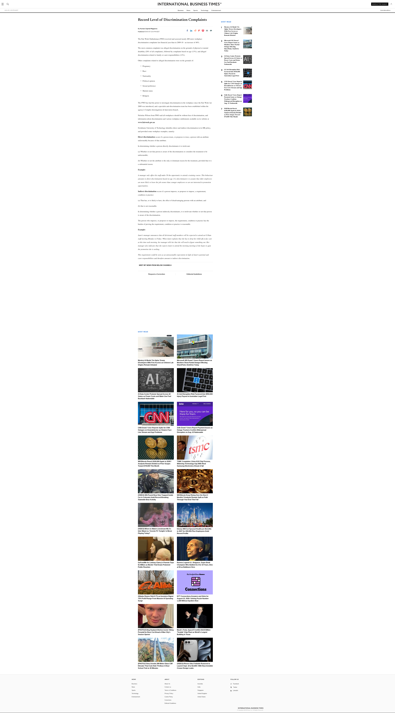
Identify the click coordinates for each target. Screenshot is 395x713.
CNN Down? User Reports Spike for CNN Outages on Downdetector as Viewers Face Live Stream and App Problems (154, 430)
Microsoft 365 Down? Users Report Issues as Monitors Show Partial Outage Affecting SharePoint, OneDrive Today (194, 362)
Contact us (168, 687)
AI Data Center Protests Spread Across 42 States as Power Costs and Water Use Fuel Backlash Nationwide (154, 396)
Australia (200, 684)
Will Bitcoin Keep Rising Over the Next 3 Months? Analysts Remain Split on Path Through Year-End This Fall (192, 497)
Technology (204, 10)
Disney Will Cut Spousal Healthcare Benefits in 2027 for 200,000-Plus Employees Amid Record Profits (194, 531)
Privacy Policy (169, 693)
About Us (167, 684)
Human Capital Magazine (148, 29)
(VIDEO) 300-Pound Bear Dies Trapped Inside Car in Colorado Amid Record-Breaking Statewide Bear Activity (155, 497)
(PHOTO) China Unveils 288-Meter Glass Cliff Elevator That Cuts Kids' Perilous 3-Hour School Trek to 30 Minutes (155, 666)
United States (202, 697)
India (199, 687)
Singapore (200, 690)
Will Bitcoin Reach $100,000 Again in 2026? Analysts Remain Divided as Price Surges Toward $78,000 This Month (154, 464)
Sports (195, 10)
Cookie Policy (169, 697)
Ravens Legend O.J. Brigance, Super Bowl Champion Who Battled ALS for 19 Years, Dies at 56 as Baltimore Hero (195, 565)
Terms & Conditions (170, 690)
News (188, 10)
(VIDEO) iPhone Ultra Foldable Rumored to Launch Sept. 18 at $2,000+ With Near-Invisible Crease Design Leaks (195, 666)
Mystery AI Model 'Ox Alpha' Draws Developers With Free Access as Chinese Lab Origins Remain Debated (155, 362)
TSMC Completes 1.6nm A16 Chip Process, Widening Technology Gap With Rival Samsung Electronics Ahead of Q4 (193, 464)
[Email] (207, 30)
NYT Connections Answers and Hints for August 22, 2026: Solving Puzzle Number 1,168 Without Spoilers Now (193, 598)
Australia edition (385, 10)
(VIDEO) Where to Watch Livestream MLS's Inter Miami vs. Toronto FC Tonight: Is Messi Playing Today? (155, 531)
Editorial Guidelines (194, 274)
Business (181, 10)
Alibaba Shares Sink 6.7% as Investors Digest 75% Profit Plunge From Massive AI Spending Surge (155, 598)
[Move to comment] (211, 30)
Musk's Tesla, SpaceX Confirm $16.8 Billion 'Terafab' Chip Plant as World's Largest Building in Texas (193, 632)
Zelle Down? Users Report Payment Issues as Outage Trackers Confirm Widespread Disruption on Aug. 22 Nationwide (195, 430)
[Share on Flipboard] (199, 30)
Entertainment (216, 10)
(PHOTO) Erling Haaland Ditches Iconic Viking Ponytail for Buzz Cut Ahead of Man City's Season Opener (156, 632)
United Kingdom (202, 693)
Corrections (168, 700)
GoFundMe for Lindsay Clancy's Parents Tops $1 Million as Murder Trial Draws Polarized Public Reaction (156, 565)
